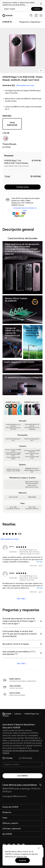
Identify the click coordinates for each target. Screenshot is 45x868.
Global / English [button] (9, 9)
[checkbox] (12, 124)
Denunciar (33, 566)
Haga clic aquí (21, 857)
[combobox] (7, 22)
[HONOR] (8, 714)
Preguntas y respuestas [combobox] (29, 22)
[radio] (5, 139)
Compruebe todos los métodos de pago (25, 209)
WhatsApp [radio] (27, 758)
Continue (37, 9)
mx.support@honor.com (14, 796)
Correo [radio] (9, 758)
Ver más (39, 562)
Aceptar (22, 860)
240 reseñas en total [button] (25, 85)
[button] (22, 621)
